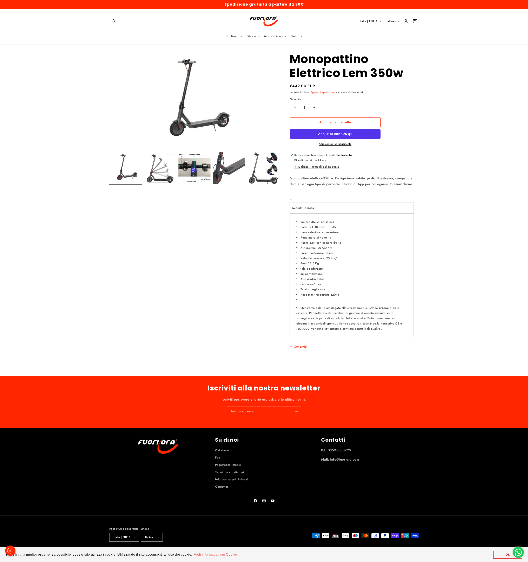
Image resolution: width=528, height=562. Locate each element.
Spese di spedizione (323, 92)
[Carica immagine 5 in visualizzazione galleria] (263, 168)
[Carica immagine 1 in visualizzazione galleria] (125, 168)
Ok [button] (508, 554)
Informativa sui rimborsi (231, 479)
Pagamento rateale (228, 465)
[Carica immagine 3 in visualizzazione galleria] (194, 168)
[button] (113, 21)
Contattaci (222, 486)
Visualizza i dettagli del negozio (316, 167)
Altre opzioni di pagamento (335, 144)
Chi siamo (222, 450)
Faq (217, 457)
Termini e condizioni (229, 472)
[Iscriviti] (296, 411)
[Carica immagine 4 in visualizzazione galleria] (229, 168)
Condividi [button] (301, 346)
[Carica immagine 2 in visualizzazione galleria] (160, 168)
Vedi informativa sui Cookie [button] (215, 554)
